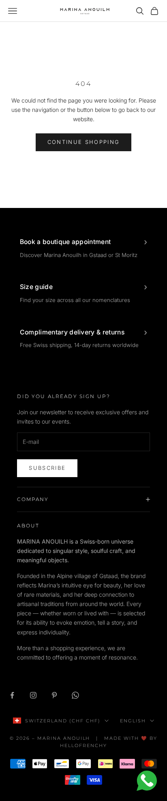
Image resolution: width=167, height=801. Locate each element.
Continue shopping (83, 142)
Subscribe (47, 468)
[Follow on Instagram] (33, 695)
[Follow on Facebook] (12, 695)
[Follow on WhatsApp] (75, 695)
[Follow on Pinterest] (54, 695)
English (133, 721)
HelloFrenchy (83, 745)
